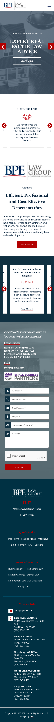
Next (50, 126)
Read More (27, 244)
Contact (22, 544)
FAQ (30, 544)
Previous (4, 126)
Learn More (27, 60)
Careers (39, 544)
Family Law (23, 586)
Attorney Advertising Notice (27, 508)
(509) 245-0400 (28, 353)
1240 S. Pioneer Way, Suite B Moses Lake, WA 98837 (28, 675)
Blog (13, 544)
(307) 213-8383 (22, 356)
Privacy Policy (27, 514)
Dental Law (33, 574)
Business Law (15, 568)
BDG (32, 716)
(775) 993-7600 (26, 350)
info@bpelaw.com (14, 367)
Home (9, 538)
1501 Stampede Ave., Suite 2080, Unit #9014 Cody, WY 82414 (27, 692)
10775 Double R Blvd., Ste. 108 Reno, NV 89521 (29, 641)
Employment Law (17, 580)
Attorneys (43, 538)
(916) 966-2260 (26, 347)
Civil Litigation (34, 580)
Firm (16, 538)
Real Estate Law (35, 568)
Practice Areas (28, 538)
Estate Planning (16, 574)
